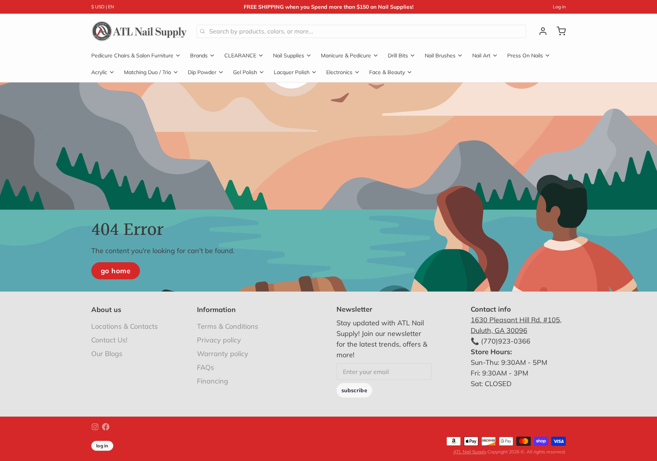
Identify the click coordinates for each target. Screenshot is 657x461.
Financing (212, 381)
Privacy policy (219, 340)
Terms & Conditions (227, 326)
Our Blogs (106, 353)
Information (216, 309)
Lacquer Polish (291, 72)
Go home (115, 270)
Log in (559, 7)
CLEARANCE (240, 55)
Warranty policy (222, 353)
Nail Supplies (288, 55)
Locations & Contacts (124, 326)
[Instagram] (95, 427)
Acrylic (99, 72)
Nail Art (481, 55)
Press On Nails (525, 55)
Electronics (339, 72)
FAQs (205, 367)
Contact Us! (109, 340)
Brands (199, 55)
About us (106, 309)
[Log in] (540, 31)
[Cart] (558, 31)
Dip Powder (202, 72)
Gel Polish (245, 72)
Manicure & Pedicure (346, 55)
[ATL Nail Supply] (139, 31)
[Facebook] (106, 427)
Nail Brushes (440, 55)
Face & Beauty (387, 72)
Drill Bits (398, 55)
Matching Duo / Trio (147, 72)
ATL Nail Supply (469, 452)
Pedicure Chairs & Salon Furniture (132, 55)
